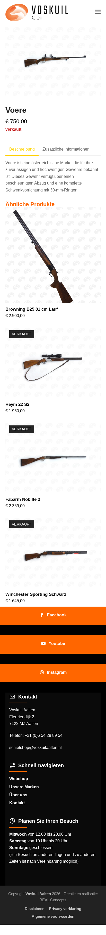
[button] (98, 12)
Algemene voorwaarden (53, 916)
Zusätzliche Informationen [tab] (66, 149)
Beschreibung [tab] (22, 149)
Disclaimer (34, 909)
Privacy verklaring (65, 909)
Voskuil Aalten (38, 894)
